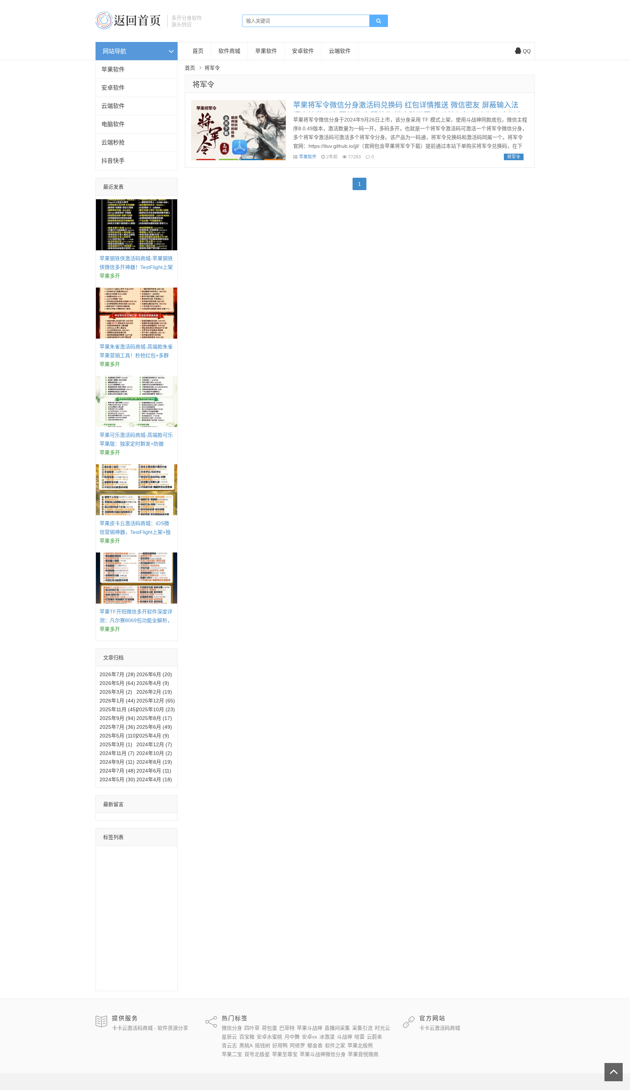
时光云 (109, 886)
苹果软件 (113, 69)
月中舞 (140, 896)
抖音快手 (113, 161)
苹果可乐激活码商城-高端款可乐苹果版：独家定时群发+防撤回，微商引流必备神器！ (136, 443)
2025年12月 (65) (155, 701)
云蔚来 (109, 917)
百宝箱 (150, 886)
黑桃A (149, 917)
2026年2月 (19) (154, 692)
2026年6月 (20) (154, 674)
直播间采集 (114, 875)
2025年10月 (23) (155, 709)
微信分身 (111, 854)
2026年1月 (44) (117, 701)
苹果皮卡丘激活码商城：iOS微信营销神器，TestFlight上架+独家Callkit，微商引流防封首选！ (135, 532)
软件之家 (132, 938)
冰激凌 (109, 907)
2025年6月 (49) (154, 727)
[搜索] (378, 21)
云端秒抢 (113, 142)
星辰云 (129, 886)
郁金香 (109, 938)
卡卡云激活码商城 (439, 1028)
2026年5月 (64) (117, 683)
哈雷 (148, 907)
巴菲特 (109, 864)
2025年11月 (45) (118, 709)
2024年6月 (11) (153, 771)
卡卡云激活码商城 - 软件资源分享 (150, 1028)
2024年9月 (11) (117, 762)
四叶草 (135, 854)
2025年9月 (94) (117, 718)
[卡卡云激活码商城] (129, 27)
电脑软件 (113, 124)
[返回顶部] (613, 1072)
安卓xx (160, 896)
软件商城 (229, 51)
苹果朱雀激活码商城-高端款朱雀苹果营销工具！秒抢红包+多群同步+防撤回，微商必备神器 (136, 355)
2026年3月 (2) (116, 692)
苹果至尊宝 (145, 960)
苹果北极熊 (114, 949)
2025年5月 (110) (118, 736)
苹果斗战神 (135, 864)
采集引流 (142, 875)
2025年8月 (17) (154, 718)
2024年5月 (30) (117, 779)
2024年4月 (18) (154, 779)
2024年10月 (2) (154, 753)
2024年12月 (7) (154, 744)
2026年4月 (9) (152, 683)
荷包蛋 (155, 854)
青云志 (129, 917)
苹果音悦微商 (116, 981)
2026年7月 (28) (117, 674)
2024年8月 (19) (154, 762)
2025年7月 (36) (117, 727)
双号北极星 (114, 960)
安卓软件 (113, 88)
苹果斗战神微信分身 (124, 970)
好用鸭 (129, 928)
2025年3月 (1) (116, 744)
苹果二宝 (142, 949)
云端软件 (113, 106)
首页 (197, 51)
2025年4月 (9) (152, 736)
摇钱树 (109, 928)
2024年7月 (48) (117, 771)
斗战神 (129, 907)
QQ (527, 51)
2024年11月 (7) (117, 753)
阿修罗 (150, 928)
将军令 (203, 85)
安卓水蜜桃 (114, 896)
